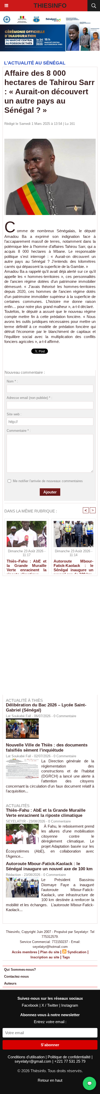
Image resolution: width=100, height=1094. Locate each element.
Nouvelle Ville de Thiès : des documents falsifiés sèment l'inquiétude (46, 748)
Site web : (14, 414)
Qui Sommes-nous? (20, 969)
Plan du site (49, 952)
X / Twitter (50, 1005)
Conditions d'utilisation (27, 1057)
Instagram (69, 1005)
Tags (66, 957)
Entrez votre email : (50, 1022)
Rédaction (13, 875)
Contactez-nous (16, 976)
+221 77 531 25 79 (69, 1061)
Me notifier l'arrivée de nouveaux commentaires (48, 481)
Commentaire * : (19, 431)
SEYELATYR (16, 821)
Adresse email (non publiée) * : (29, 398)
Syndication (76, 952)
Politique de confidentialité (70, 1057)
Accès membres (24, 952)
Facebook (30, 1005)
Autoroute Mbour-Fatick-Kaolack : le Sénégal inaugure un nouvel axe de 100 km (73, 565)
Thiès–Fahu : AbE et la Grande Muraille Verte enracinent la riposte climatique (26, 565)
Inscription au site (45, 957)
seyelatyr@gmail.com (33, 1061)
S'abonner (50, 1045)
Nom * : (12, 381)
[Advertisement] (47, 639)
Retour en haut (50, 1080)
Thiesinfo (50, 5)
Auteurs (10, 983)
